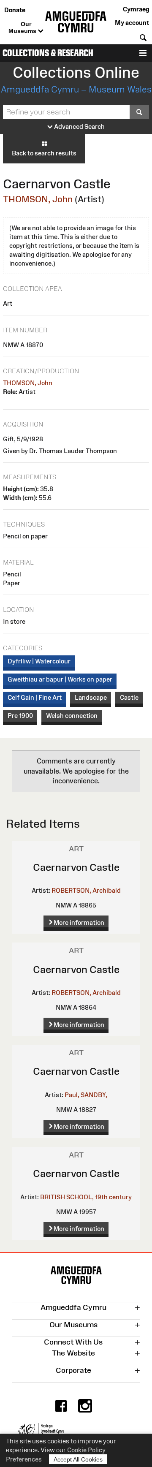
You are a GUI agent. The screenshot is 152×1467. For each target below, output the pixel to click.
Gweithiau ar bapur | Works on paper (60, 679)
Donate (14, 10)
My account (132, 22)
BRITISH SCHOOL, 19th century (86, 1197)
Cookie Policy (86, 1449)
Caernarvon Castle (76, 867)
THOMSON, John (38, 199)
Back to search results (44, 153)
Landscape (91, 697)
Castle (129, 697)
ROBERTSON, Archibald (86, 890)
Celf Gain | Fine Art (35, 697)
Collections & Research (48, 53)
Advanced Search (79, 126)
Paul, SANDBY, (86, 1094)
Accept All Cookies (78, 1459)
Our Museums (23, 27)
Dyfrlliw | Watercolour (39, 661)
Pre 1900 (20, 715)
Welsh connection (72, 715)
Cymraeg (136, 9)
